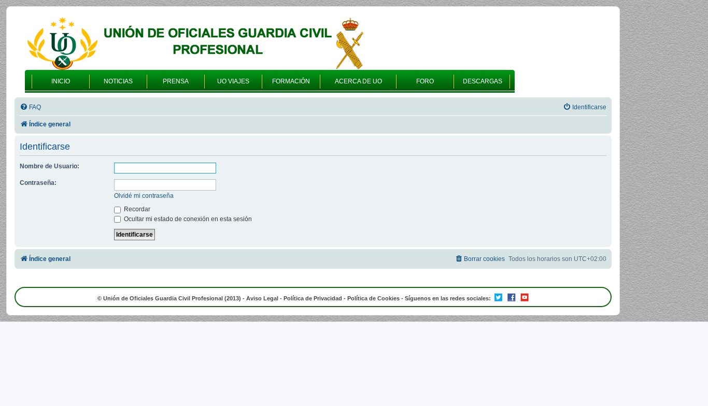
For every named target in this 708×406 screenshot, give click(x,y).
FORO (425, 81)
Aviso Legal (262, 298)
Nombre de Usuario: (49, 166)
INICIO (60, 81)
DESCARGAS (482, 81)
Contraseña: (38, 182)
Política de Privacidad (313, 298)
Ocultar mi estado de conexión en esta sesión (187, 219)
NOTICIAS (118, 81)
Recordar (136, 209)
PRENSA (176, 81)
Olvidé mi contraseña (144, 195)
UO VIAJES (233, 81)
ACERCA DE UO (358, 81)
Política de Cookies (373, 298)
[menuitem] (30, 107)
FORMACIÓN (291, 81)
